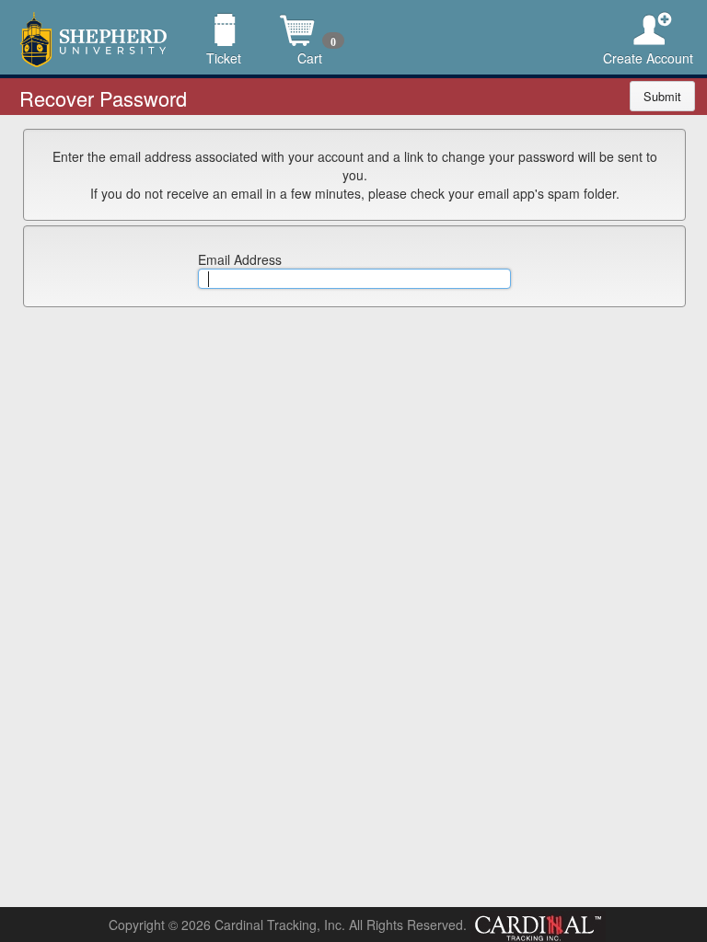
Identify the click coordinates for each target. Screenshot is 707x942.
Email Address (240, 259)
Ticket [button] (224, 16)
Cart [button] (309, 16)
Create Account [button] (648, 16)
